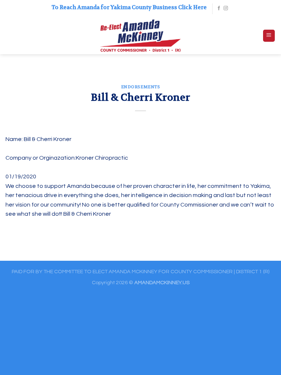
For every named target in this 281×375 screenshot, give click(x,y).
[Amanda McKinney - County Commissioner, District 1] (141, 35)
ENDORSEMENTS (140, 87)
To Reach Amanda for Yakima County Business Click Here (129, 7)
